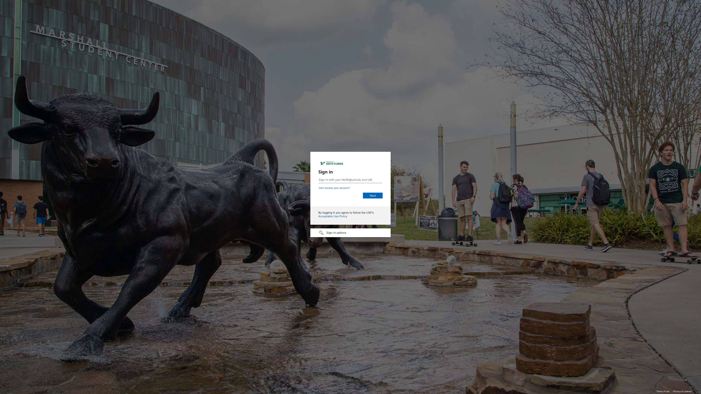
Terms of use (662, 391)
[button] (350, 232)
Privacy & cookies (682, 391)
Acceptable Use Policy (332, 216)
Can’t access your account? (334, 187)
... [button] (697, 391)
